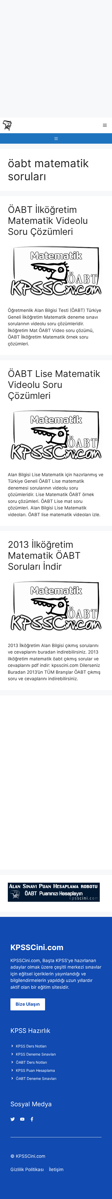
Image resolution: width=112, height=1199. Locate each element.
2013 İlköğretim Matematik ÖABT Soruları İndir (44, 555)
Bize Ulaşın (28, 1004)
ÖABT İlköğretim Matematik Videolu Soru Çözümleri (48, 220)
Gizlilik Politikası (27, 1169)
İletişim (56, 1169)
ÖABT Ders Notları (31, 1062)
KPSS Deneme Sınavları (36, 1054)
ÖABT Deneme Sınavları (36, 1078)
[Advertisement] (56, 59)
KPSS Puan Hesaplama (35, 1070)
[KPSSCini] (7, 125)
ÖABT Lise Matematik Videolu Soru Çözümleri (54, 384)
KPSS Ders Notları (31, 1046)
